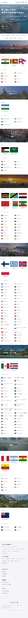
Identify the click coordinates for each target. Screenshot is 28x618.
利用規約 (8, 605)
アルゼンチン (5, 553)
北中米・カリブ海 (9, 38)
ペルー (8, 546)
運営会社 (4, 576)
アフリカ (18, 35)
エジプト (4, 546)
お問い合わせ (5, 593)
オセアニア (20, 38)
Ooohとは (18, 2)
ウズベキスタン (16, 551)
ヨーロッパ (24, 35)
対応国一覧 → (5, 563)
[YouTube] (17, 602)
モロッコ (9, 551)
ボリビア (4, 551)
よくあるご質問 (5, 591)
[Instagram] (10, 602)
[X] (15, 602)
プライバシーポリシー (16, 605)
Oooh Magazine (5, 582)
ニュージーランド (6, 549)
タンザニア (22, 549)
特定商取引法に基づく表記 (7, 607)
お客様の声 (4, 573)
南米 (15, 38)
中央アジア (8, 35)
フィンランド (14, 546)
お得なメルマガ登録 (6, 584)
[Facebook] (12, 602)
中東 (13, 35)
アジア (3, 35)
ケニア (12, 549)
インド (16, 549)
